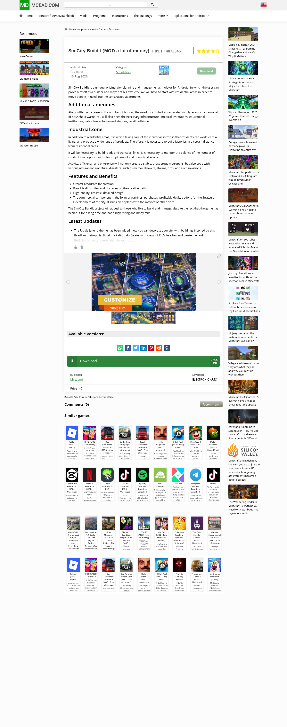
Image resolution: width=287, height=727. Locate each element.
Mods (83, 16)
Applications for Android (189, 16)
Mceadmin (77, 379)
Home (28, 16)
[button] (219, 256)
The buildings (143, 16)
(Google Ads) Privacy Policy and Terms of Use (89, 397)
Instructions (120, 16)
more (161, 16)
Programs (99, 16)
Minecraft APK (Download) (56, 16)
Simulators (123, 72)
